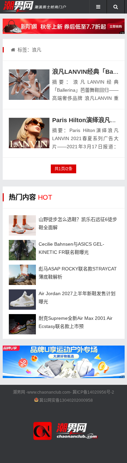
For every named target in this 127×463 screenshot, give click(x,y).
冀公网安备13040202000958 (66, 400)
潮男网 (19, 392)
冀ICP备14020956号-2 (93, 392)
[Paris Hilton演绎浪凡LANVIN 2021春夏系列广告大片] (29, 133)
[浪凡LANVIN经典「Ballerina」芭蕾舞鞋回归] (29, 84)
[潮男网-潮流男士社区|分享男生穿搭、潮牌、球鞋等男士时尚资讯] (25, 7)
